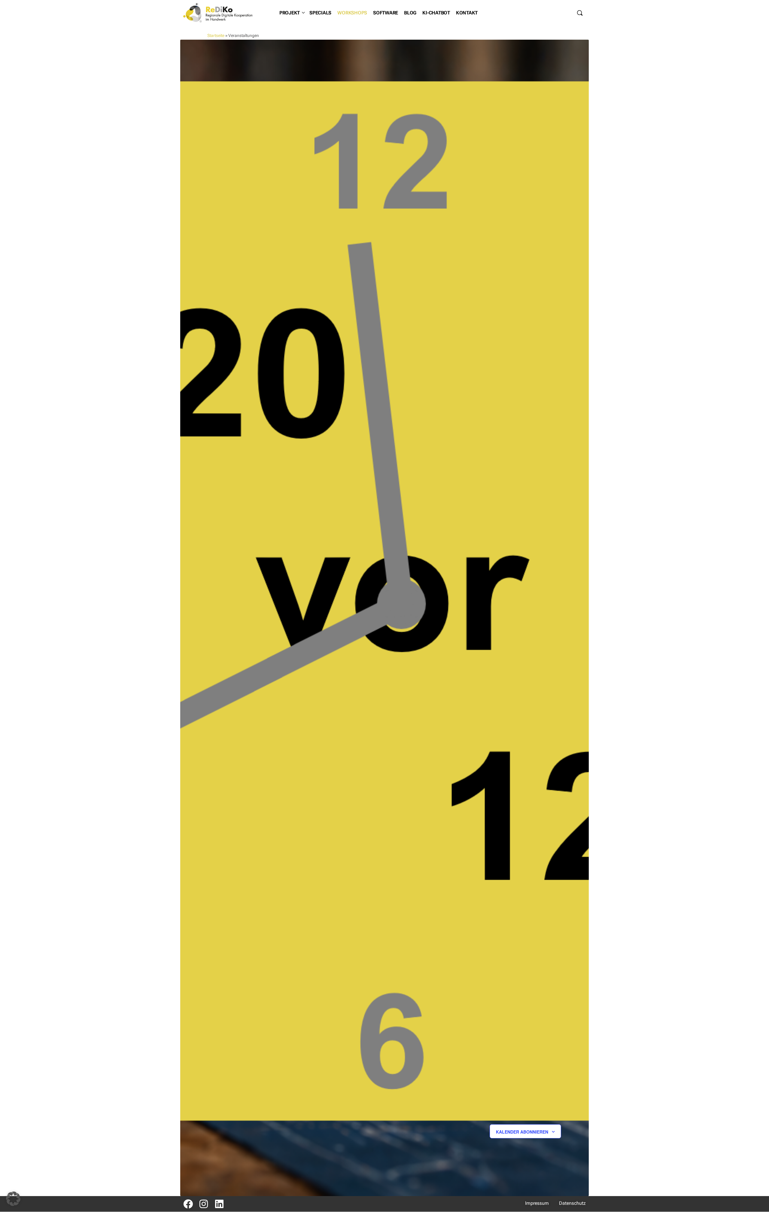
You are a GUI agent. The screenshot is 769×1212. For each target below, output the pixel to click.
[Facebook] (188, 1204)
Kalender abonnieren (522, 1132)
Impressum (537, 1203)
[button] (13, 1199)
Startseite (215, 35)
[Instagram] (203, 1204)
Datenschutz (572, 1203)
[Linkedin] (219, 1204)
